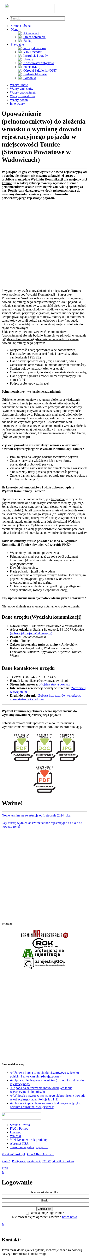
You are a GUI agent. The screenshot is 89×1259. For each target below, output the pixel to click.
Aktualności (31, 33)
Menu (14, 29)
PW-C (6, 1161)
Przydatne (17, 44)
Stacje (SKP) (31, 67)
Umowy (15, 1132)
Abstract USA (19, 1143)
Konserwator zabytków (38, 63)
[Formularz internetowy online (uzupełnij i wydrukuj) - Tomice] (44, 794)
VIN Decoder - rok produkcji (29, 1139)
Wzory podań (19, 100)
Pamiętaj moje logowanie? (46, 1213)
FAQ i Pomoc (19, 1128)
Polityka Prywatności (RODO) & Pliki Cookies (43, 1161)
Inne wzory (17, 103)
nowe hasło (69, 1217)
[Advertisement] (44, 244)
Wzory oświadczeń (22, 96)
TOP (5, 1168)
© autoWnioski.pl (13, 1154)
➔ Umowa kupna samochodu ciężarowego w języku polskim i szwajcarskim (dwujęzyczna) (44, 1074)
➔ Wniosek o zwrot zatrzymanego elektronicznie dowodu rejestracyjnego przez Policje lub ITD (47, 1097)
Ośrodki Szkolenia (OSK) (40, 70)
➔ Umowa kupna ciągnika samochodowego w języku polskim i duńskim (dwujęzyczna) (45, 1105)
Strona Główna (20, 26)
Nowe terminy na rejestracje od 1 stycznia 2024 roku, (36, 815)
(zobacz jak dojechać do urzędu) (31, 633)
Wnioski (15, 1136)
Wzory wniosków (21, 88)
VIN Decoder (32, 52)
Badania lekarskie (35, 74)
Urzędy (28, 59)
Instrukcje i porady (35, 55)
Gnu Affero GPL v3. (40, 1154)
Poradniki (29, 78)
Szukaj (27, 40)
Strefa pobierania (34, 37)
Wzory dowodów (34, 48)
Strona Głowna (20, 1125)
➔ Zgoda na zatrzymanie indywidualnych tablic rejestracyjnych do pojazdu (41, 1089)
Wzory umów (19, 85)
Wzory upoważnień (23, 92)
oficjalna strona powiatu (54, 684)
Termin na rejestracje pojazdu (29, 1147)
